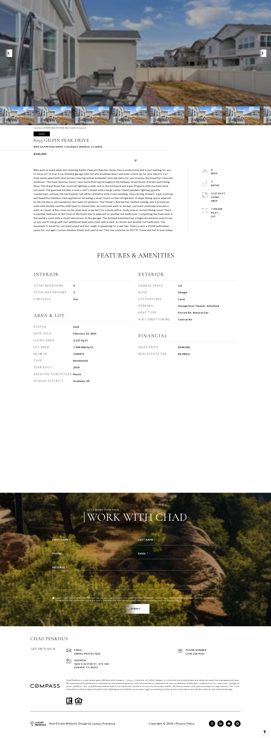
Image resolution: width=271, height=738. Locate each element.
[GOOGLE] (237, 723)
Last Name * (146, 539)
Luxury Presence (103, 723)
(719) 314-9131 (195, 653)
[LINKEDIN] (220, 723)
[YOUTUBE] (229, 723)
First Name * (61, 539)
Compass (130, 680)
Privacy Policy (174, 600)
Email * (143, 553)
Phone (57, 553)
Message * (59, 567)
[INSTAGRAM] (212, 723)
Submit (136, 608)
